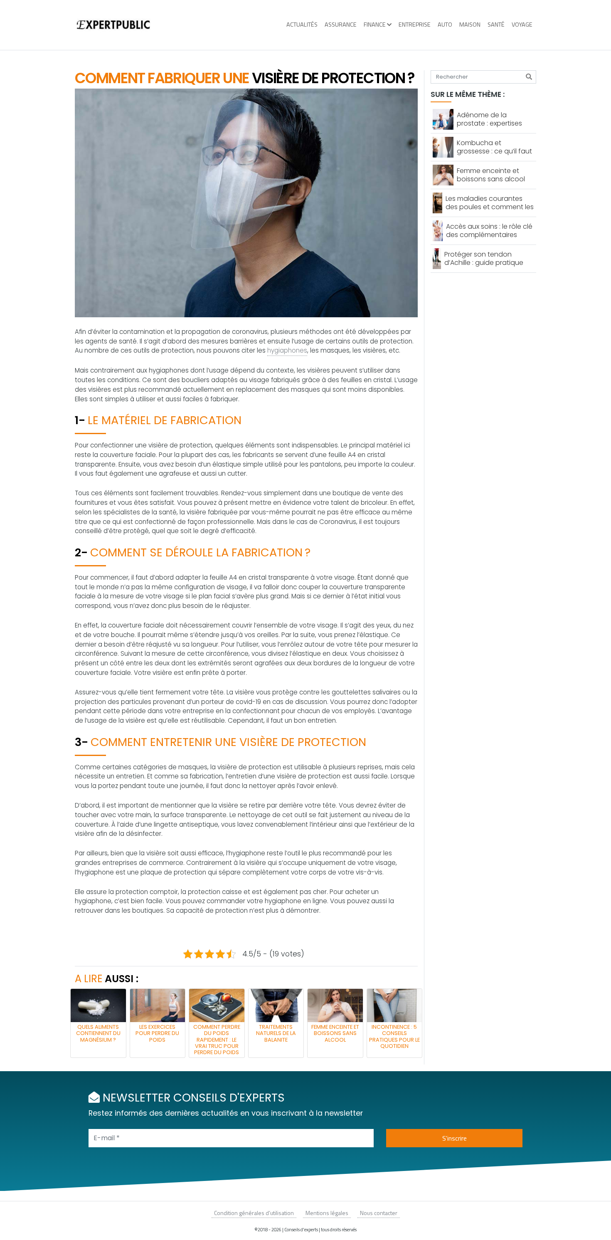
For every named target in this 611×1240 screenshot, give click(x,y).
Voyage (522, 24)
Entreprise (415, 24)
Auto (445, 24)
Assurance (341, 24)
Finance (375, 24)
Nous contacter (378, 1212)
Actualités (302, 24)
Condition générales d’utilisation (254, 1212)
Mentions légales (327, 1212)
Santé (496, 24)
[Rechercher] (529, 77)
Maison (469, 24)
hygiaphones (287, 350)
